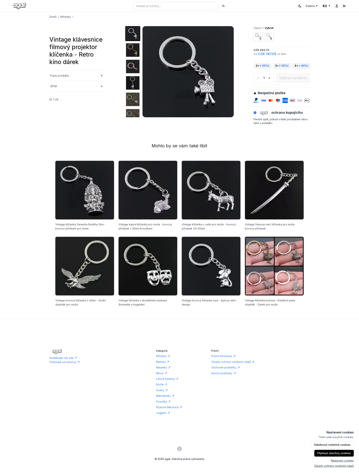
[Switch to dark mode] (300, 6)
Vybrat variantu (293, 78)
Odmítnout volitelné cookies (332, 444)
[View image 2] (132, 50)
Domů (52, 16)
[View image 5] (132, 99)
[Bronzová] (269, 36)
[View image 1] (132, 33)
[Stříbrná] (258, 36)
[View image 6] (132, 115)
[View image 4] (132, 82)
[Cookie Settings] (179, 448)
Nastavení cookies (342, 460)
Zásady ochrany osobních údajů (334, 465)
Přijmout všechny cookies (334, 453)
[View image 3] (132, 66)
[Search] (223, 6)
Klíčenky (65, 16)
